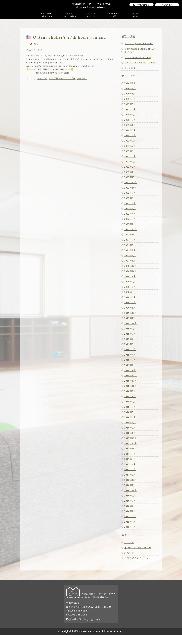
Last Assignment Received (139, 43)
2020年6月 (130, 292)
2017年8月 (130, 459)
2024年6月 (130, 130)
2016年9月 (130, 495)
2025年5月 (130, 104)
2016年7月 (130, 506)
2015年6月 (130, 527)
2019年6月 (130, 344)
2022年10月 (130, 188)
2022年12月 (130, 177)
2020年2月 (130, 302)
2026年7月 (130, 83)
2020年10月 (130, 271)
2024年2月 (130, 135)
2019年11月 (130, 318)
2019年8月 (130, 334)
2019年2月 (130, 365)
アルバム (42, 78)
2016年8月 (130, 501)
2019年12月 (130, 313)
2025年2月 (130, 120)
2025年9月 (130, 99)
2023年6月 (130, 151)
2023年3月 (130, 161)
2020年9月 (130, 276)
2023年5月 (130, 156)
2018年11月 (130, 381)
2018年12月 (130, 375)
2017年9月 (130, 454)
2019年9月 (130, 328)
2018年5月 (130, 412)
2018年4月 (130, 417)
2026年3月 (130, 88)
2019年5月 (130, 349)
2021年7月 (130, 250)
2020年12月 (130, 266)
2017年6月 (130, 469)
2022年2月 (130, 224)
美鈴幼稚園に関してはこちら (85, 619)
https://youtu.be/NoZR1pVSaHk (51, 73)
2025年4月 (130, 109)
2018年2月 (130, 428)
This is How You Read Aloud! (141, 62)
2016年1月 (130, 511)
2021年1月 (130, 261)
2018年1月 (130, 433)
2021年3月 (130, 255)
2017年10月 (130, 448)
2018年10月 (130, 386)
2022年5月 (130, 208)
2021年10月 (130, 234)
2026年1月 (130, 93)
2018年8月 (130, 396)
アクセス (168, 5)
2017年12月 (130, 438)
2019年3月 (130, 360)
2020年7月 (130, 287)
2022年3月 (130, 219)
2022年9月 (130, 193)
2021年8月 (130, 245)
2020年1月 (130, 308)
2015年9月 (130, 516)
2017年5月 (130, 475)
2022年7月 (130, 203)
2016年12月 (130, 480)
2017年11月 (130, 443)
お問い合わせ (143, 5)
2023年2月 (130, 167)
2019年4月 (130, 355)
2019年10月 (130, 323)
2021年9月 (130, 240)
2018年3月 (130, 422)
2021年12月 (130, 229)
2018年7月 (130, 401)
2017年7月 (130, 464)
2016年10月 (130, 490)
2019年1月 (130, 370)
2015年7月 (130, 522)
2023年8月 (130, 141)
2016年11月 (130, 485)
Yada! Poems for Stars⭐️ (138, 57)
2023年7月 (130, 146)
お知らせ (82, 78)
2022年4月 (130, 214)
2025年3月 (130, 114)
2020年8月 (130, 281)
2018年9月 (130, 391)
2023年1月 (130, 172)
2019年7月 (130, 339)
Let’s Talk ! (131, 68)
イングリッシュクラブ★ (62, 78)
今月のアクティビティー (137, 558)
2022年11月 (130, 182)
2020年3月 (130, 297)
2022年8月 (130, 198)
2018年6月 (130, 407)
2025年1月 (130, 125)
